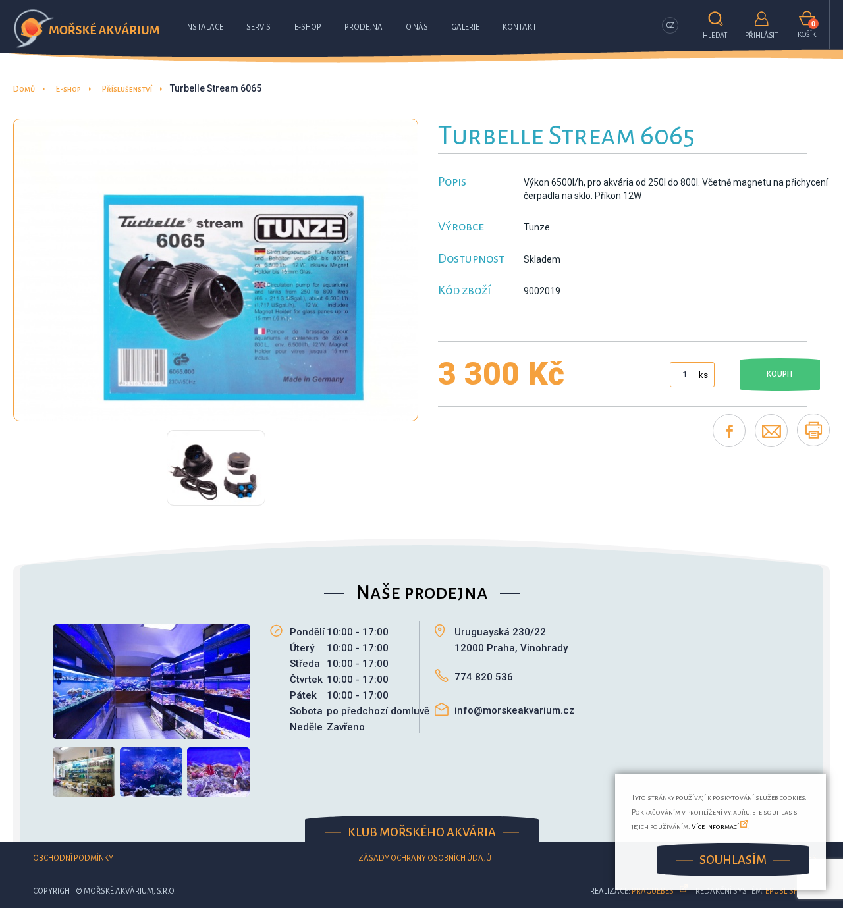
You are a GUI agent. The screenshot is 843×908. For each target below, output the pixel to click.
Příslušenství (127, 89)
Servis (258, 27)
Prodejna (363, 27)
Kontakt (520, 27)
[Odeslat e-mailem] (771, 430)
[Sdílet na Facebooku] (729, 430)
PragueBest (655, 891)
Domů (24, 89)
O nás (417, 27)
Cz (670, 25)
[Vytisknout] (813, 430)
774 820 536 (483, 677)
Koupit (780, 374)
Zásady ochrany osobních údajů (424, 858)
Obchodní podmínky (73, 858)
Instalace (204, 27)
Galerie (465, 27)
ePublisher (786, 891)
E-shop (307, 27)
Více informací (715, 826)
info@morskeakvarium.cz (514, 710)
